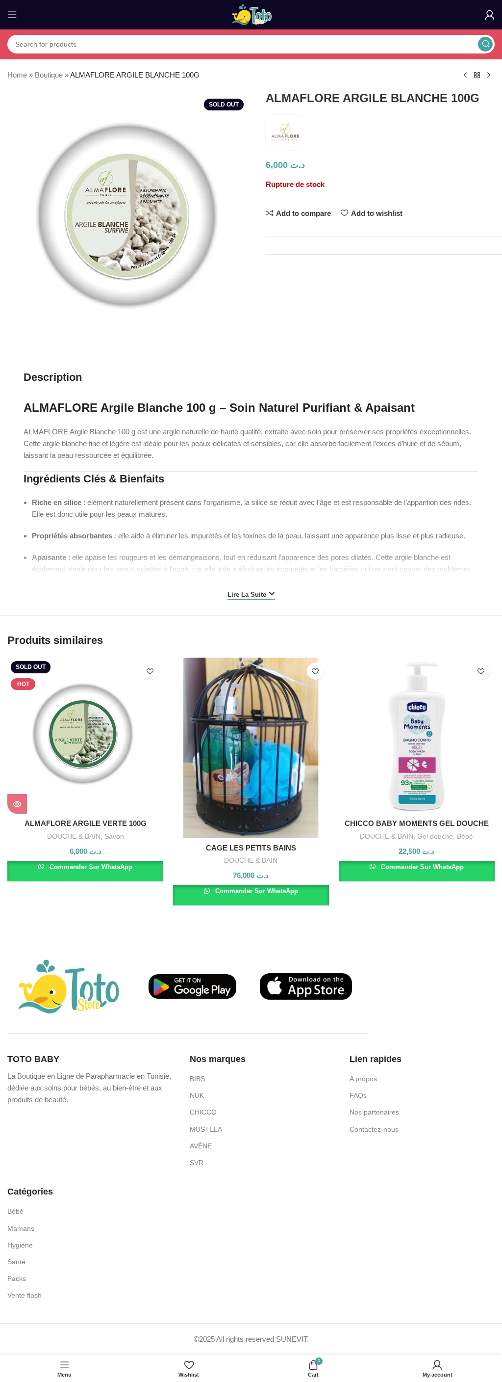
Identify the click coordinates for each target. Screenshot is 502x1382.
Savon (114, 836)
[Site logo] (251, 14)
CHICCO (203, 1112)
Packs (16, 1278)
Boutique (49, 75)
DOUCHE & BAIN (73, 836)
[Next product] (489, 75)
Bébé (465, 836)
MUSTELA (206, 1129)
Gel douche (435, 836)
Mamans (20, 1228)
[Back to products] (477, 75)
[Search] (485, 44)
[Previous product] (465, 75)
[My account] (490, 15)
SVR (196, 1163)
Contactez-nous (374, 1129)
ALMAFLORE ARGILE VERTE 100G (86, 823)
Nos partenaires (374, 1112)
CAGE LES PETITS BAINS (251, 848)
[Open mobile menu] (12, 15)
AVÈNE (201, 1146)
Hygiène (20, 1245)
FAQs (358, 1095)
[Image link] (68, 986)
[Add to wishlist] (149, 671)
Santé (16, 1262)
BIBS (197, 1079)
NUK (197, 1095)
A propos (363, 1079)
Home (17, 75)
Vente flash (24, 1295)
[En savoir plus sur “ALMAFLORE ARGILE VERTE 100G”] (17, 804)
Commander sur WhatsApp (90, 867)
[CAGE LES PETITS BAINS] (251, 748)
